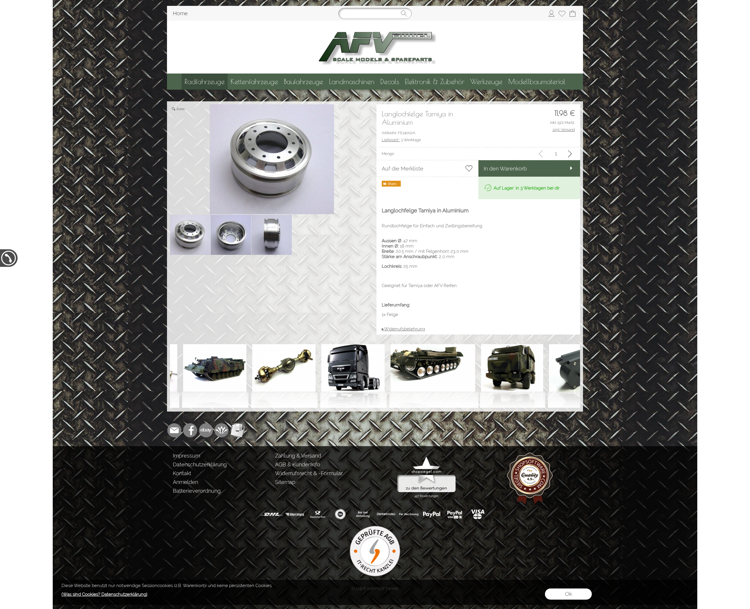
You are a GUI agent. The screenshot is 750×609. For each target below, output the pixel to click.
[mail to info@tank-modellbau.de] (174, 430)
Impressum (186, 456)
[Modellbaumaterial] (536, 82)
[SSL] (340, 514)
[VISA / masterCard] (477, 514)
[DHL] (272, 514)
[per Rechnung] (409, 514)
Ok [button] (568, 594)
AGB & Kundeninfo (297, 464)
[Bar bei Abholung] (363, 514)
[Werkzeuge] (486, 82)
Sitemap (285, 482)
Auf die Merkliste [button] (402, 169)
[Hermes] (295, 514)
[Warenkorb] (572, 13)
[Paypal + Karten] (455, 514)
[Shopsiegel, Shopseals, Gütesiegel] (426, 458)
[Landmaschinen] (351, 82)
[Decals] (389, 82)
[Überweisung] (386, 514)
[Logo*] (375, 23)
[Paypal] (432, 514)
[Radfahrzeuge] (205, 82)
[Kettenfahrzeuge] (254, 82)
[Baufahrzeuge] (303, 82)
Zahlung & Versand (298, 456)
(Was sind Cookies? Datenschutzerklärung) (104, 594)
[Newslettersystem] (237, 430)
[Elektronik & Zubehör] (434, 82)
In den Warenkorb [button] (505, 169)
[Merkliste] (562, 13)
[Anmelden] (551, 13)
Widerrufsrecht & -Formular (309, 473)
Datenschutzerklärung (200, 464)
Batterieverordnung (197, 491)
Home (180, 13)
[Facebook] (190, 430)
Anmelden (185, 482)
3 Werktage (401, 140)
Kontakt (182, 473)
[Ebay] (206, 430)
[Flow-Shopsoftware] (221, 430)
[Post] (317, 514)
